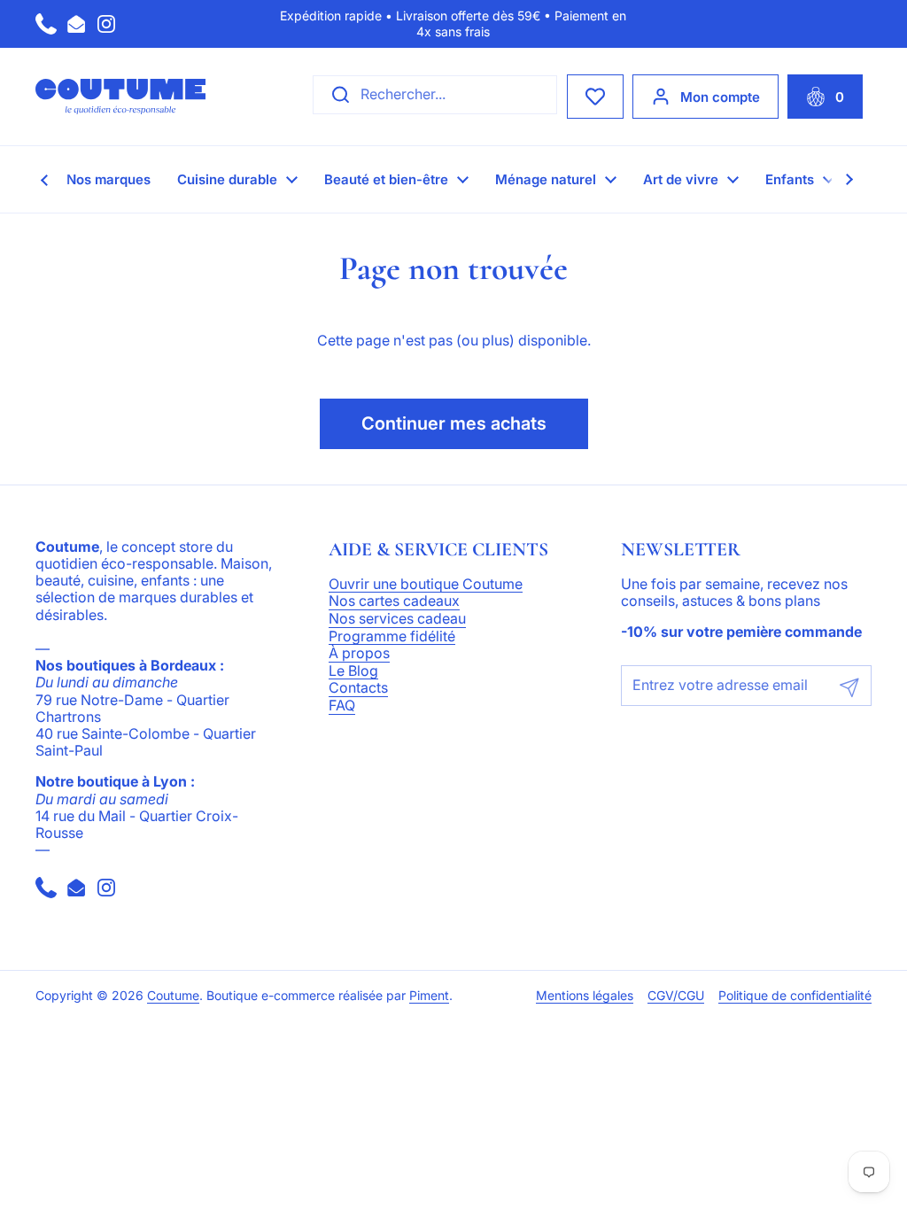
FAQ (342, 706)
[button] (825, 96)
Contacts (358, 688)
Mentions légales (584, 996)
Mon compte (720, 97)
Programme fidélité (392, 637)
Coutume (173, 996)
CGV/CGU (675, 996)
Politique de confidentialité (795, 996)
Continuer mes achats (454, 423)
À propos (359, 654)
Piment (429, 996)
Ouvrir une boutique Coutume (426, 585)
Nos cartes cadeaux (394, 601)
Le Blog (353, 671)
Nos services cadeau (397, 619)
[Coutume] (120, 96)
